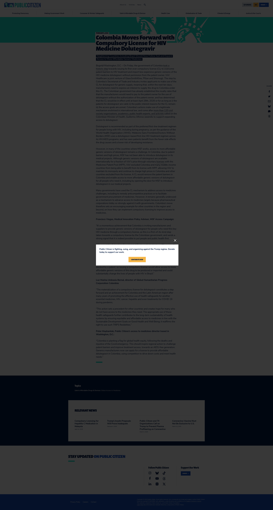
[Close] (175, 240)
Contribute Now (137, 259)
